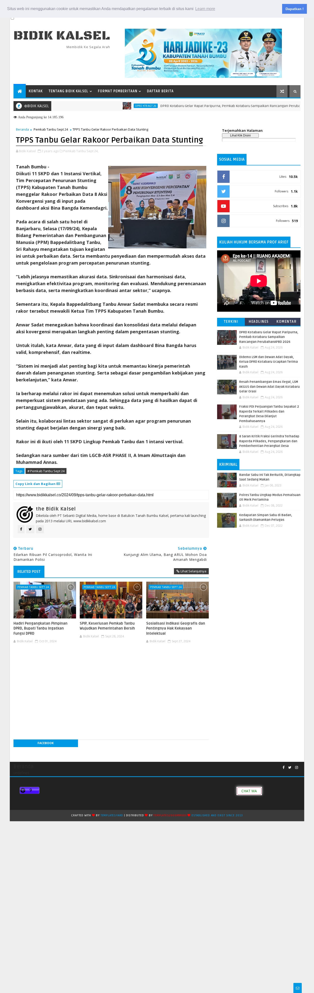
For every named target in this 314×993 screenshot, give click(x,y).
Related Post (28, 571)
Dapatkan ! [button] (295, 9)
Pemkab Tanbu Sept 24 (51, 129)
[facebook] (283, 767)
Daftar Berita (160, 91)
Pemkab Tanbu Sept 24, (80, 151)
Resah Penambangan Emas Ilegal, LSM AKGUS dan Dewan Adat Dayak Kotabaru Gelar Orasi (269, 386)
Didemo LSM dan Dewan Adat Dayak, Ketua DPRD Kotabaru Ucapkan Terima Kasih (268, 362)
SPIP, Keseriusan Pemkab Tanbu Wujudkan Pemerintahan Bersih (107, 626)
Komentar (286, 322)
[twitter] (290, 767)
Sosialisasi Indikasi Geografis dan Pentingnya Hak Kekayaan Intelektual (175, 628)
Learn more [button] (205, 9)
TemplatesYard (112, 815)
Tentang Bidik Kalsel (68, 91)
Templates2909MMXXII (169, 815)
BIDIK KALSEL (61, 36)
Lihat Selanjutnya (193, 571)
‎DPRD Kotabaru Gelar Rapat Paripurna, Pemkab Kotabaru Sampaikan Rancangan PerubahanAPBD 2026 (223, 106)
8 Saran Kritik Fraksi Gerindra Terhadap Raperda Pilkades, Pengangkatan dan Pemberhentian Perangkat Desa (269, 441)
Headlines (259, 322)
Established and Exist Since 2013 (217, 815)
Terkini (231, 322)
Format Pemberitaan (117, 91)
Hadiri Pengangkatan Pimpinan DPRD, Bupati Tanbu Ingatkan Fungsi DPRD (40, 628)
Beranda (22, 129)
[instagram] (296, 767)
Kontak (36, 91)
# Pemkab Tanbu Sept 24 (46, 471)
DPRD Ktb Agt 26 (127, 105)
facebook (46, 743)
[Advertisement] (111, 660)
